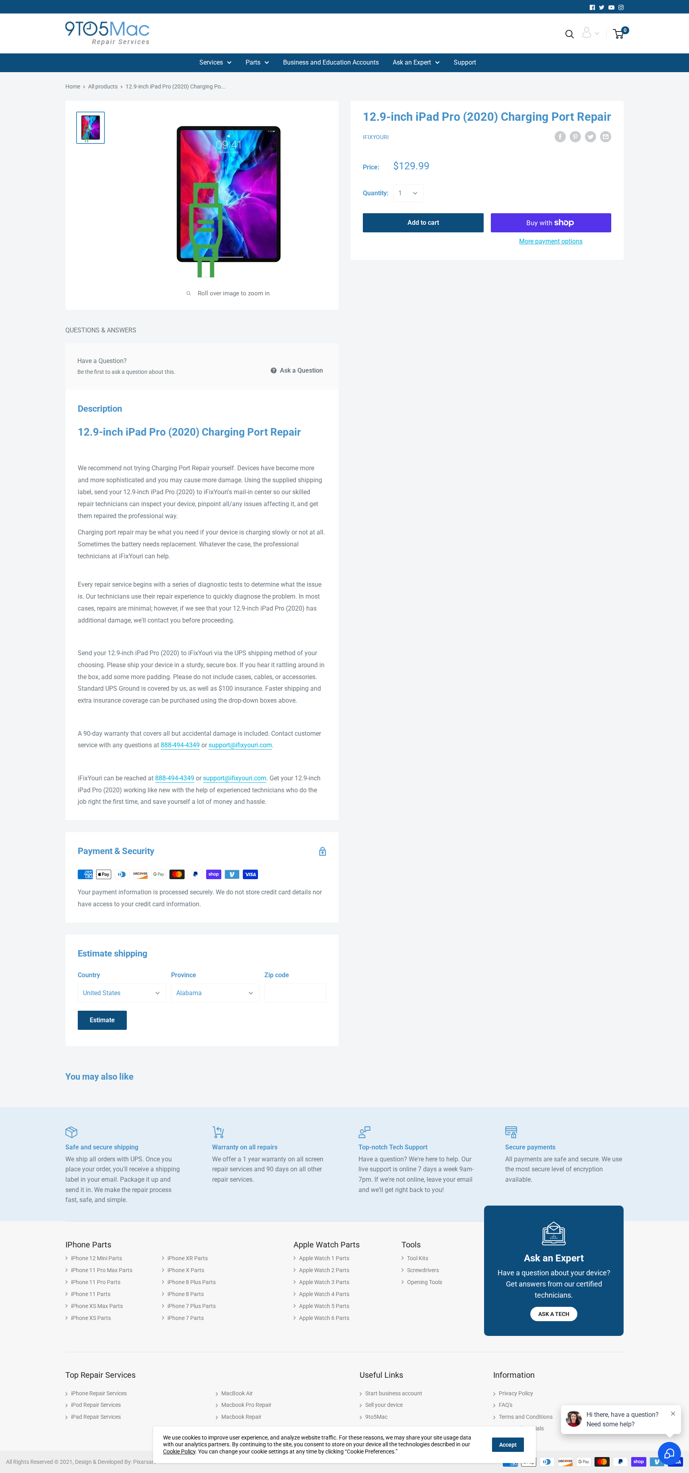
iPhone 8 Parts (185, 1294)
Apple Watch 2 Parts (324, 1270)
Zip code (276, 975)
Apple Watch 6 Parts (324, 1318)
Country (89, 975)
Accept (508, 1445)
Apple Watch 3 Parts (324, 1282)
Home (72, 86)
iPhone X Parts (185, 1270)
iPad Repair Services (96, 1417)
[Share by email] (605, 137)
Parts (253, 62)
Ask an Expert (412, 62)
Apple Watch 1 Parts (324, 1258)
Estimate (102, 1020)
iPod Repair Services (96, 1405)
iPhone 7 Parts (185, 1318)
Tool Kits (417, 1258)
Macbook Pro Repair (246, 1405)
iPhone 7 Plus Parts (191, 1306)
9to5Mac (376, 1417)
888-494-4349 (180, 745)
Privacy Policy (516, 1393)
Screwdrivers (423, 1270)
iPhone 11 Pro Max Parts (101, 1270)
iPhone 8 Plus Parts (191, 1282)
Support (465, 62)
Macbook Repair (241, 1417)
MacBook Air (237, 1393)
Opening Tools (424, 1282)
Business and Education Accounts (331, 62)
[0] (615, 34)
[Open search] (569, 34)
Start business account (393, 1393)
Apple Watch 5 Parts (324, 1306)
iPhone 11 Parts (90, 1294)
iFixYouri (376, 137)
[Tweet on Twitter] (590, 137)
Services (211, 62)
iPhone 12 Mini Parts (96, 1258)
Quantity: (375, 193)
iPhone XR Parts (187, 1258)
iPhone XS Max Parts (97, 1306)
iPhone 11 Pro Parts (95, 1282)
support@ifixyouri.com (240, 745)
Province (183, 975)
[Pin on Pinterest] (575, 137)
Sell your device (384, 1405)
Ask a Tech (553, 1314)
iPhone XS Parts (91, 1318)
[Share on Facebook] (560, 137)
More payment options (551, 241)
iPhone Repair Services (99, 1393)
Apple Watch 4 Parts (324, 1294)
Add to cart (423, 222)
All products (103, 86)
